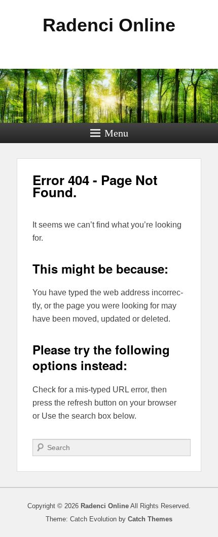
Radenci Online (109, 25)
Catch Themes (150, 519)
